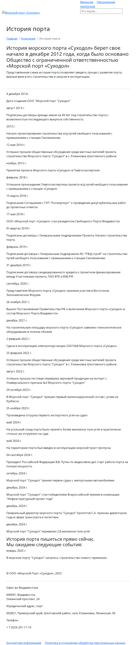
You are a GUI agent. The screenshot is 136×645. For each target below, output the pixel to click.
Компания (28, 39)
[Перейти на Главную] (21, 12)
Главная (11, 39)
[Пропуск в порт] (125, 12)
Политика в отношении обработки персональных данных (85, 643)
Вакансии (86, 2)
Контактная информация (23, 643)
